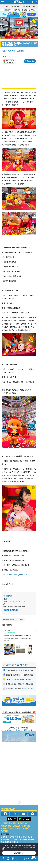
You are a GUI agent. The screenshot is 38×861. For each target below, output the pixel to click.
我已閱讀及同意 (19, 853)
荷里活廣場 (14, 610)
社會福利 (4, 831)
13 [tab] (15, 17)
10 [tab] (20, 14)
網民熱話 (4, 837)
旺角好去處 (5, 828)
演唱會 (6, 6)
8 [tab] (17, 14)
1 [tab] (15, 12)
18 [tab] (24, 17)
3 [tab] (18, 12)
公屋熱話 (17, 10)
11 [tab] (22, 14)
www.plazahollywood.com (17, 574)
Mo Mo (7, 56)
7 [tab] (15, 14)
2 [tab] (17, 12)
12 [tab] (24, 14)
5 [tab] (22, 12)
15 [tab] (18, 17)
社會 (12, 828)
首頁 (4, 51)
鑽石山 (6, 610)
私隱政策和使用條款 (22, 847)
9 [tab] (18, 14)
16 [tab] (20, 17)
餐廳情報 (18, 828)
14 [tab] (17, 17)
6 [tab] (24, 12)
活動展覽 (20, 51)
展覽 (22, 619)
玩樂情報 (11, 51)
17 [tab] (22, 17)
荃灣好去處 (26, 825)
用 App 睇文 (30, 61)
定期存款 (32, 10)
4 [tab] (20, 12)
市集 (10, 823)
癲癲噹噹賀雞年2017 (10, 619)
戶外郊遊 (26, 828)
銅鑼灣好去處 (6, 825)
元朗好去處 (16, 825)
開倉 (15, 823)
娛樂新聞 (24, 10)
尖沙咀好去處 (23, 823)
